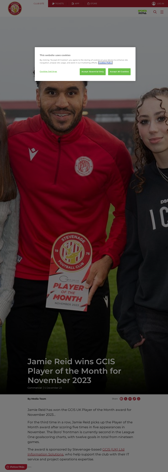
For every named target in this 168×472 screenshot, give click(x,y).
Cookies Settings (48, 71)
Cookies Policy (105, 63)
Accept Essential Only (93, 71)
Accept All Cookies (119, 71)
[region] (85, 64)
